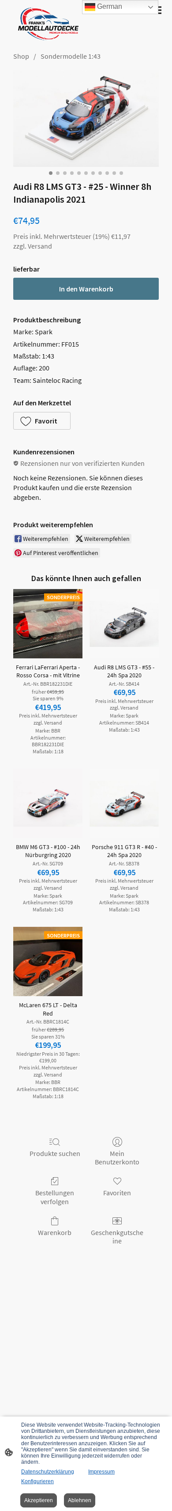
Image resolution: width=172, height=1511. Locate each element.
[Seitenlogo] (46, 24)
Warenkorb (54, 1232)
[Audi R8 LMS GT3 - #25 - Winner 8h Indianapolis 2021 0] (86, 118)
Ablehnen (79, 1500)
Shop (21, 56)
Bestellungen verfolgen (54, 1196)
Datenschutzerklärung (47, 1472)
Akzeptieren (38, 1500)
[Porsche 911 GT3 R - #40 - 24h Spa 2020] (124, 803)
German (108, 6)
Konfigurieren (37, 1481)
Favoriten (117, 1192)
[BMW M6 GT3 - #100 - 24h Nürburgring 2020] (47, 803)
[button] (42, 421)
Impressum (101, 1472)
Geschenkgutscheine (117, 1236)
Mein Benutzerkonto (117, 1157)
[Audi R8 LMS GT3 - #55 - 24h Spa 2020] (124, 623)
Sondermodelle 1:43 (71, 56)
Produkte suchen (55, 1153)
